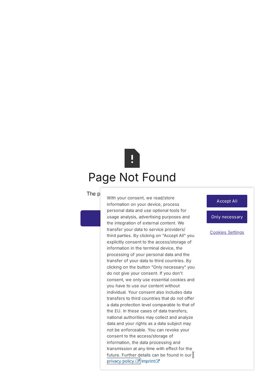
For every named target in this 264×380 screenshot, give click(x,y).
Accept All (227, 201)
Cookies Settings (227, 232)
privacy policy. (121, 361)
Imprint (148, 361)
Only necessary (227, 216)
